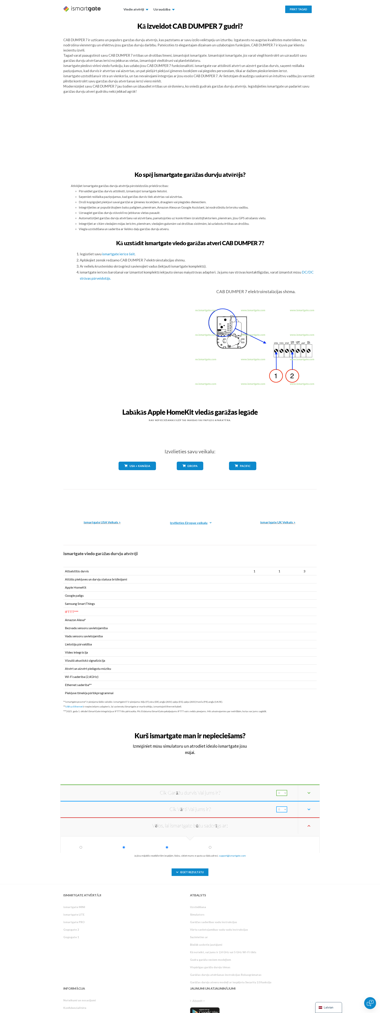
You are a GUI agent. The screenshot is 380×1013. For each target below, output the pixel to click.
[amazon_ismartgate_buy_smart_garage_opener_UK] (278, 502)
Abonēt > (198, 1001)
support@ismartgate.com (232, 855)
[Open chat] (370, 1003)
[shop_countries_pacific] (242, 473)
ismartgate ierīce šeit (118, 254)
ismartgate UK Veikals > (277, 522)
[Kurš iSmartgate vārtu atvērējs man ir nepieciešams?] (287, 732)
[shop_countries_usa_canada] (137, 473)
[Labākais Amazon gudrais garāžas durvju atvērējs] (102, 502)
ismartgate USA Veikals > (102, 522)
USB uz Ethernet (74, 706)
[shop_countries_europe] (190, 473)
